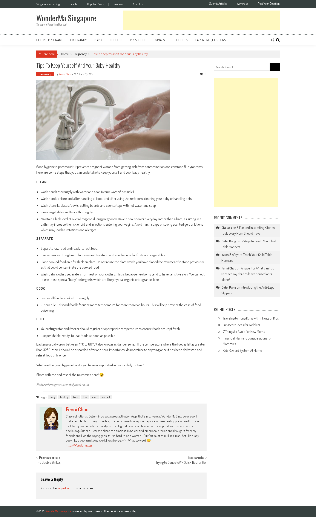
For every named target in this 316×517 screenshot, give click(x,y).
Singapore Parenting (48, 4)
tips (85, 397)
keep (75, 397)
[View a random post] (272, 40)
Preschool (138, 40)
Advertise (242, 3)
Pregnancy (78, 40)
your (94, 397)
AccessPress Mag (125, 511)
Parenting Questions (210, 40)
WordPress (95, 511)
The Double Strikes (48, 463)
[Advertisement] (201, 20)
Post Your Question (269, 3)
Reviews (118, 4)
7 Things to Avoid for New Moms (244, 331)
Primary (160, 40)
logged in (63, 488)
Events (73, 4)
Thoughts (180, 40)
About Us (138, 4)
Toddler (116, 40)
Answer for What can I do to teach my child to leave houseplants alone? (247, 274)
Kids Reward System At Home (242, 350)
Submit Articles (218, 3)
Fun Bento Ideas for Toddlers (241, 325)
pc (223, 255)
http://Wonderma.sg (79, 445)
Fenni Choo (65, 74)
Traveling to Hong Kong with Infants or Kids (251, 318)
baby (52, 397)
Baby (98, 40)
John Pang (228, 241)
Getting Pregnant (49, 40)
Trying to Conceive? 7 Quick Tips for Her (181, 463)
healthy (64, 397)
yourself (106, 397)
